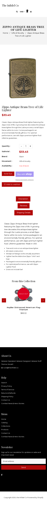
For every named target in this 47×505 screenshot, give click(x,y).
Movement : (7, 161)
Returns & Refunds (8, 393)
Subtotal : (6, 151)
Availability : (7, 166)
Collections (5, 426)
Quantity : (6, 146)
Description (23, 199)
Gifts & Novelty (17, 33)
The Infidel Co (10, 5)
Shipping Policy (7, 396)
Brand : (5, 156)
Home (5, 33)
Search (4, 383)
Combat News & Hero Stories (12, 403)
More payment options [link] (25, 180)
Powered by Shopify (35, 497)
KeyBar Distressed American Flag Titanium (23, 308)
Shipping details (23, 213)
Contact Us (5, 400)
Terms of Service (7, 390)
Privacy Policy (6, 386)
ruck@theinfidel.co (10, 368)
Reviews (23, 206)
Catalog (4, 423)
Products (4, 429)
